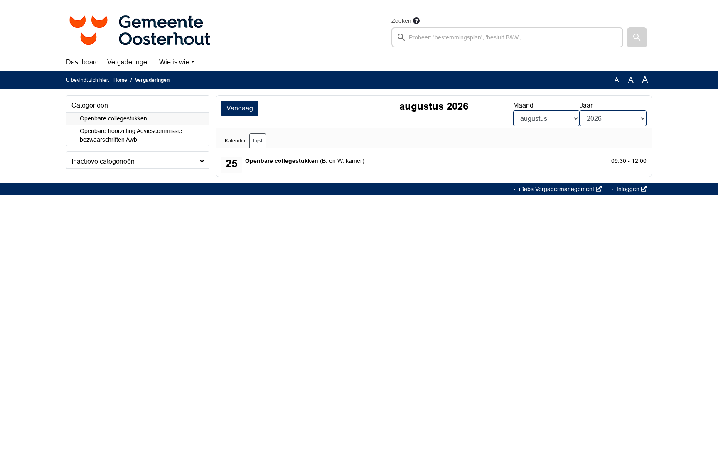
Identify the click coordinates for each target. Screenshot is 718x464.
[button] (637, 37)
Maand (523, 105)
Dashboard (82, 62)
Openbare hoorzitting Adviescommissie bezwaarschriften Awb (131, 135)
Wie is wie (174, 62)
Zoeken (401, 20)
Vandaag (239, 108)
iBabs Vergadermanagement (556, 189)
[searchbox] (507, 37)
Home (120, 80)
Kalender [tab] (235, 141)
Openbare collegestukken (113, 118)
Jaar (586, 105)
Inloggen (628, 189)
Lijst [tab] (257, 141)
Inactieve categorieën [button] (103, 161)
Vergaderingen (129, 62)
